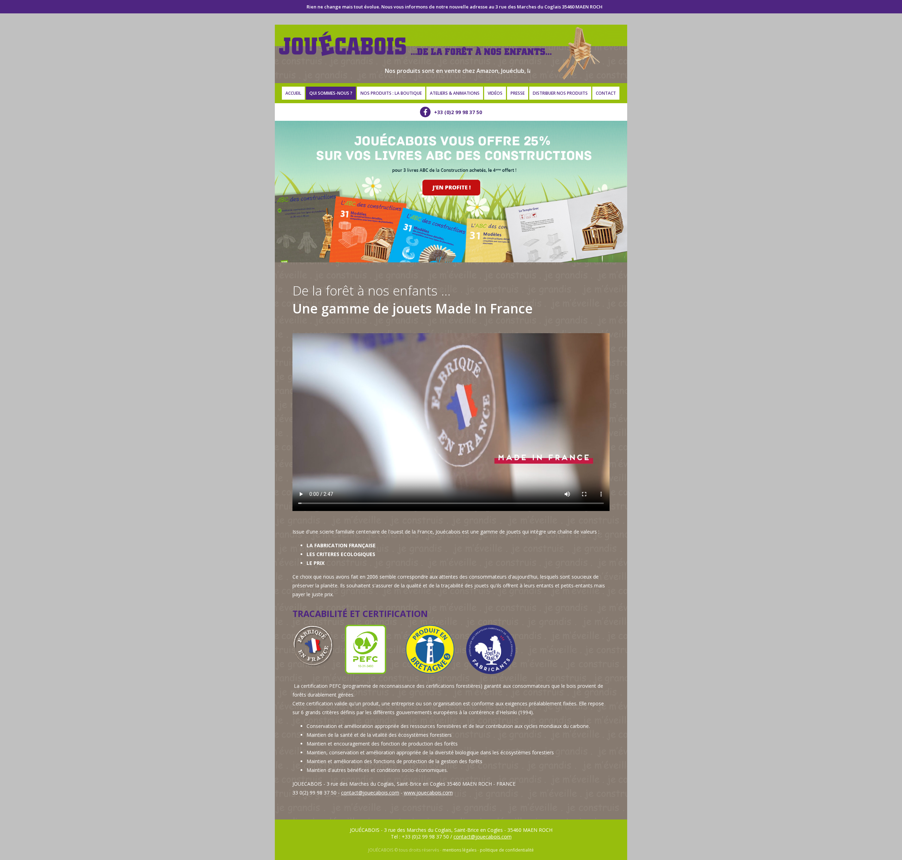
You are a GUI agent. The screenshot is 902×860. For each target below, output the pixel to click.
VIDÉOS (495, 93)
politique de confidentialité (507, 850)
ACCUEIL (293, 93)
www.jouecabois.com (428, 792)
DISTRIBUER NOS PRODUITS (560, 93)
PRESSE (518, 93)
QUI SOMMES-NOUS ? (330, 93)
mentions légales (459, 850)
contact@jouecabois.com (370, 792)
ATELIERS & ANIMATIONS (455, 93)
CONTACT (606, 93)
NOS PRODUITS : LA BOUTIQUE (391, 93)
